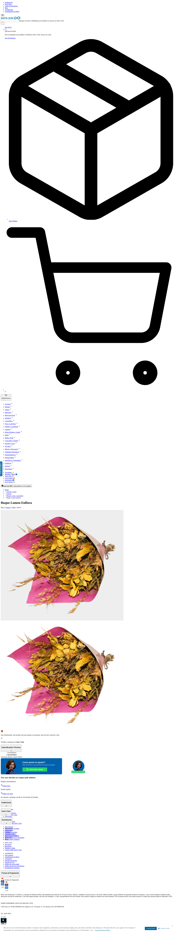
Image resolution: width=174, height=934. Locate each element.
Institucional (9, 2)
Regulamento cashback (12, 839)
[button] (164, 928)
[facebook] (1, 917)
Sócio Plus (8, 4)
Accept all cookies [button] (150, 928)
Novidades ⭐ (9, 472)
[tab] (62, 565)
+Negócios (8, 859)
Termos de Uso (9, 862)
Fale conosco (9, 827)
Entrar (14, 38)
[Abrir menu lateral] (2, 15)
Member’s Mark (10, 848)
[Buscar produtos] (2, 23)
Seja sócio (8, 844)
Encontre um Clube (11, 835)
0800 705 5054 (8, 794)
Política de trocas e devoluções (14, 837)
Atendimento (9, 10)
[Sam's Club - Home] (11, 19)
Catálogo (8, 832)
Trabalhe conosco (10, 834)
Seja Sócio (8, 27)
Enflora (8, 507)
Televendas (8, 816)
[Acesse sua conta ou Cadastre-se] (5, 29)
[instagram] (5, 917)
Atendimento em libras (12, 11)
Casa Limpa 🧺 (10, 478)
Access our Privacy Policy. (102, 930)
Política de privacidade (12, 864)
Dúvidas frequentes (11, 832)
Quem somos (9, 830)
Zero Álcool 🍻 (10, 482)
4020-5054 (6, 786)
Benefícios (8, 846)
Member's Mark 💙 (11, 474)
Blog (6, 8)
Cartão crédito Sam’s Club (13, 823)
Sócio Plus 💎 (9, 476)
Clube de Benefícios (11, 6)
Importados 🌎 (9, 480)
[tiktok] (3, 917)
